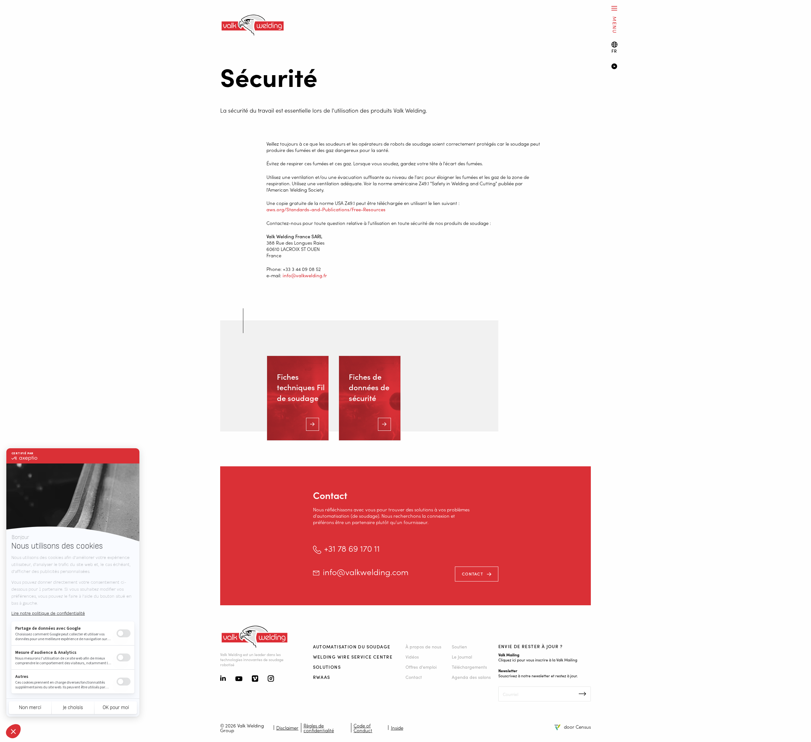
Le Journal (462, 656)
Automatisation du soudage (352, 646)
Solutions (327, 667)
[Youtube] (238, 679)
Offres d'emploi (421, 667)
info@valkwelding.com (365, 571)
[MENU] (614, 8)
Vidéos (412, 656)
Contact (472, 574)
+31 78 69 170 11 (352, 548)
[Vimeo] (255, 679)
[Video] (701, 66)
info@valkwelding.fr (305, 275)
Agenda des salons (471, 677)
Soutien (459, 646)
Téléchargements (469, 667)
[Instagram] (271, 679)
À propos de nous (423, 646)
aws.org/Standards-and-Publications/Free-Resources (326, 209)
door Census (577, 726)
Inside (397, 727)
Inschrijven (582, 694)
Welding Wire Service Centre (353, 656)
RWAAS (321, 677)
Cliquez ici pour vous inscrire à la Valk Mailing (537, 659)
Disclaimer (287, 727)
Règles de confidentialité (318, 727)
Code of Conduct (363, 727)
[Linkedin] (223, 678)
